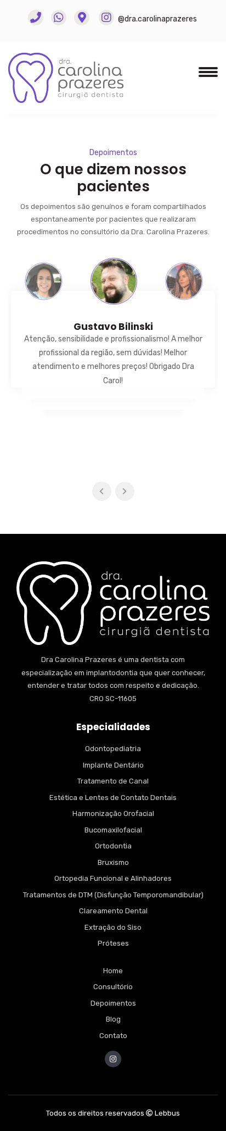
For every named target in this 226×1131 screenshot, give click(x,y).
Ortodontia (113, 846)
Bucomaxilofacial (113, 830)
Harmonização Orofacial (113, 813)
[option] (43, 281)
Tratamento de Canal (113, 781)
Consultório (113, 987)
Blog (113, 1019)
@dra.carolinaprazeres (156, 19)
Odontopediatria (113, 748)
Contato (113, 1035)
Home (113, 971)
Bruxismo (113, 862)
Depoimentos (113, 1003)
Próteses (113, 943)
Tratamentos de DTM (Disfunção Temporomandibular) (113, 895)
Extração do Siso (113, 927)
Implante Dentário (113, 765)
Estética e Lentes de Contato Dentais (113, 797)
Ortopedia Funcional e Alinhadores (113, 878)
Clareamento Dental (113, 911)
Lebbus (167, 1113)
